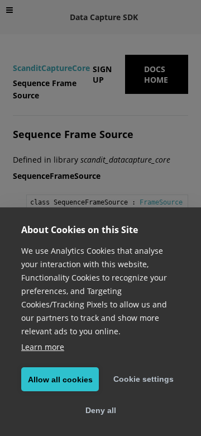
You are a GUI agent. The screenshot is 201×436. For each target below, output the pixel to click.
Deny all (100, 410)
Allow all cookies (60, 379)
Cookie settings (143, 379)
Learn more (42, 347)
